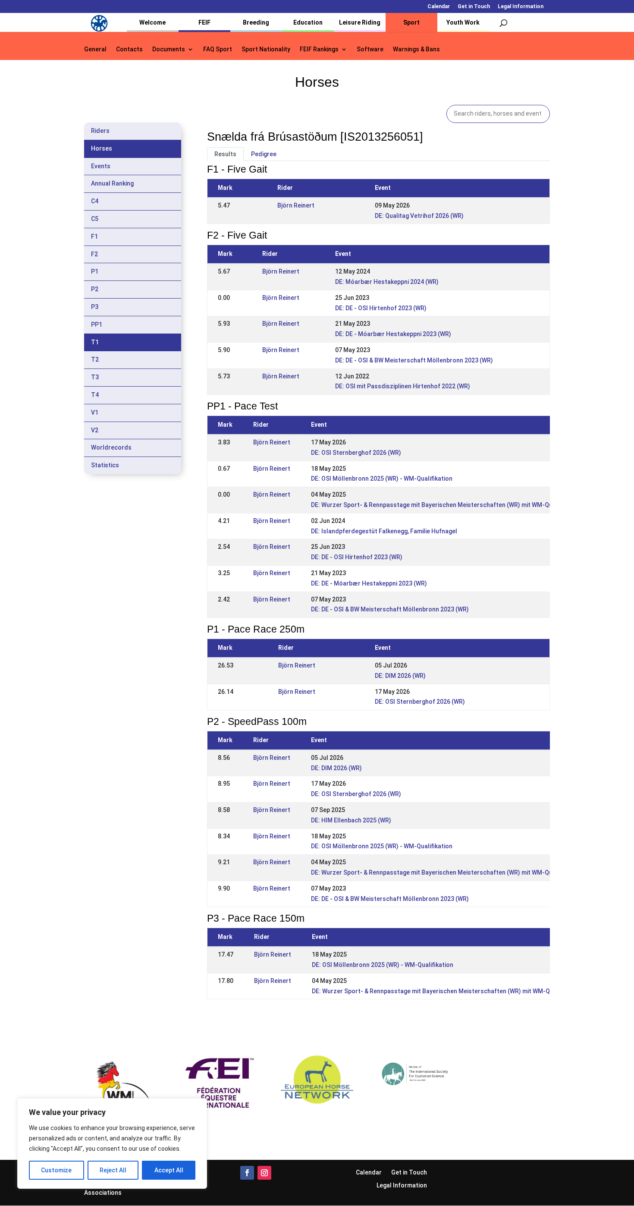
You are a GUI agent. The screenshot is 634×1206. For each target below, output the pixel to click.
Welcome (152, 22)
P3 (94, 306)
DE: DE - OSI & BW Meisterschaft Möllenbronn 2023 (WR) (414, 360)
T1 (95, 342)
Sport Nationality (266, 49)
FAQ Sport (217, 49)
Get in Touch (474, 6)
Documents (168, 49)
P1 (94, 271)
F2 (94, 254)
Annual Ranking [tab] (112, 183)
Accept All (168, 1170)
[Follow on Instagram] (264, 1173)
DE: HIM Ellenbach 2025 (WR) (351, 820)
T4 (95, 394)
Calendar (438, 6)
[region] (112, 1143)
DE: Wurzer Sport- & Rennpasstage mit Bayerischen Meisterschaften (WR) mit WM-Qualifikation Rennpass (460, 504)
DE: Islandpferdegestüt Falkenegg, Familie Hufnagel (384, 531)
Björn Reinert (295, 205)
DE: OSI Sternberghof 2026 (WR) (356, 452)
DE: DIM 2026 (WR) (400, 675)
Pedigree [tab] (263, 154)
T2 (95, 359)
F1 (94, 236)
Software (370, 49)
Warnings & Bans (416, 49)
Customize (56, 1170)
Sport (411, 22)
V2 (94, 430)
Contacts (129, 49)
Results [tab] (225, 154)
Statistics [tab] (105, 465)
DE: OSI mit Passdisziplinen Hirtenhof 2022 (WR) (402, 386)
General (95, 49)
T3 (95, 377)
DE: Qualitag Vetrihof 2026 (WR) (419, 215)
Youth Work (463, 22)
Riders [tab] (100, 130)
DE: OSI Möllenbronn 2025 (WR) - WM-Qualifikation (381, 478)
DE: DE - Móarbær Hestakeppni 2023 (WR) (393, 334)
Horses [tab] (101, 148)
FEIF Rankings (319, 49)
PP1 (96, 324)
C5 (94, 218)
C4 (94, 201)
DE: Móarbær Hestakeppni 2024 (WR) (387, 281)
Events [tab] (100, 166)
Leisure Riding (359, 22)
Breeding (256, 22)
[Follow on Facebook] (247, 1173)
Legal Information (520, 6)
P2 (94, 289)
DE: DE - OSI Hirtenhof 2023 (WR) (381, 308)
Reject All (113, 1170)
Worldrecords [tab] (111, 447)
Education (308, 22)
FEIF (204, 22)
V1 (94, 412)
